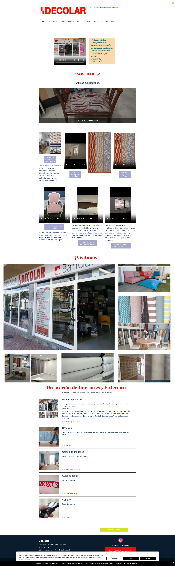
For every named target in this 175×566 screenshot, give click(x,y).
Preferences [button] (27, 560)
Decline (131, 558)
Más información (132, 563)
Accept (148, 558)
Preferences (114, 558)
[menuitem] (44, 21)
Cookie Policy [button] (68, 557)
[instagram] (120, 540)
